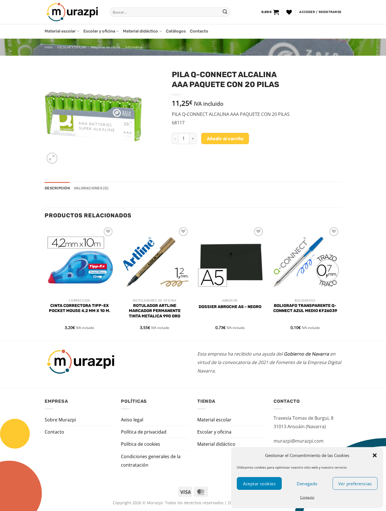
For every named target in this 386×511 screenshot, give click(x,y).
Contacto (307, 497)
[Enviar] (225, 12)
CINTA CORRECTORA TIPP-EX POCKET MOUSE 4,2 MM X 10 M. (79, 308)
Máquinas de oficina (105, 47)
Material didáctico (140, 31)
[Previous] (45, 282)
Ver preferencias (355, 483)
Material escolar (60, 31)
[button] (375, 455)
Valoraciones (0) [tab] (91, 188)
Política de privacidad (143, 432)
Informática (133, 47)
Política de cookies (140, 444)
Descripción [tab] (57, 188)
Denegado (307, 483)
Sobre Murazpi (60, 420)
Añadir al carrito (225, 138)
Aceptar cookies (259, 483)
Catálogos (176, 31)
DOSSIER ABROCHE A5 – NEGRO (230, 306)
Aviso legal (132, 420)
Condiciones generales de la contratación (151, 460)
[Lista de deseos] (289, 12)
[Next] (339, 282)
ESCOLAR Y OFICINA (71, 47)
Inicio (49, 47)
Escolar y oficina (99, 31)
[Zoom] (52, 158)
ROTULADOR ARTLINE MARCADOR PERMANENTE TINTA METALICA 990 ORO (155, 311)
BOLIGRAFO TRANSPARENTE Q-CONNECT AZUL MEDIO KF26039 (305, 308)
